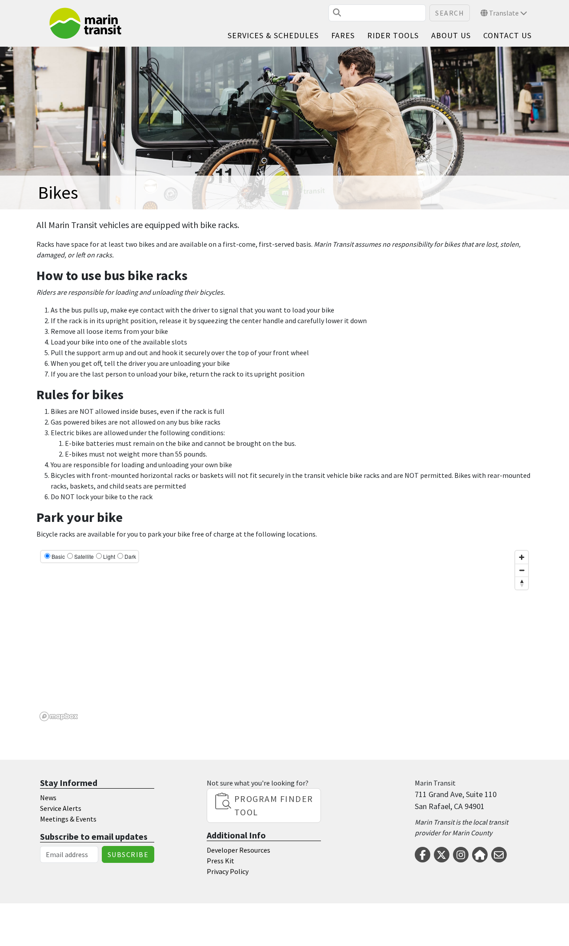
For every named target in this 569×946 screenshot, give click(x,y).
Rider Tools (393, 35)
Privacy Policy (227, 871)
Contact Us (507, 35)
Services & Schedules (273, 35)
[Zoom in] (521, 557)
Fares (343, 35)
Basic (58, 556)
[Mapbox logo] (58, 716)
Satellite (84, 556)
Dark (130, 556)
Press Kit (220, 860)
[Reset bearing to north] (521, 583)
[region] (284, 635)
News (48, 797)
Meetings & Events (68, 818)
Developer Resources (238, 850)
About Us (451, 35)
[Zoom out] (521, 570)
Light (109, 556)
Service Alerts (60, 808)
